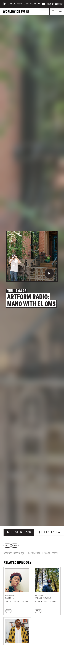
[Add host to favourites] (22, 553)
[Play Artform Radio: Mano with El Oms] (49, 273)
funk (14, 545)
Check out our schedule (25, 3)
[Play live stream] (4, 4)
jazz (7, 545)
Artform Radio (12, 553)
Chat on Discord (55, 4)
